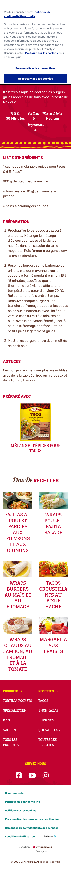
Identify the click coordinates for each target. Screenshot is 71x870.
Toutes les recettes (47, 742)
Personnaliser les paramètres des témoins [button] (32, 819)
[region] (35, 42)
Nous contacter (15, 793)
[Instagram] (45, 776)
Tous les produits (11, 742)
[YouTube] (32, 776)
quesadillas (49, 730)
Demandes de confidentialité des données (31, 827)
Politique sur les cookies (20, 810)
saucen (9, 730)
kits (6, 720)
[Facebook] (18, 776)
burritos (46, 720)
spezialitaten (15, 710)
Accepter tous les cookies (35, 78)
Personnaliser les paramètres (35, 68)
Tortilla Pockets (17, 700)
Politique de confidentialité (22, 801)
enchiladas (48, 710)
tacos (43, 700)
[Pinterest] (55, 776)
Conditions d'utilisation (20, 836)
